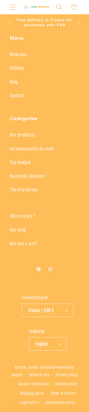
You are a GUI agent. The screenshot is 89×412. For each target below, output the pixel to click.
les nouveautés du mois (32, 149)
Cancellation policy (60, 402)
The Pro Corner (24, 190)
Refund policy (66, 384)
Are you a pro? (23, 243)
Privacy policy (67, 375)
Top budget (20, 162)
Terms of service (63, 393)
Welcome (18, 54)
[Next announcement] (78, 22)
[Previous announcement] (10, 22)
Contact (17, 95)
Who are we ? (22, 216)
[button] (13, 7)
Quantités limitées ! (28, 176)
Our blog (18, 230)
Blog (14, 82)
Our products (22, 135)
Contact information (33, 384)
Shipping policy (32, 393)
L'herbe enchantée (42, 367)
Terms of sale (39, 375)
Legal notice (29, 402)
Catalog (17, 68)
